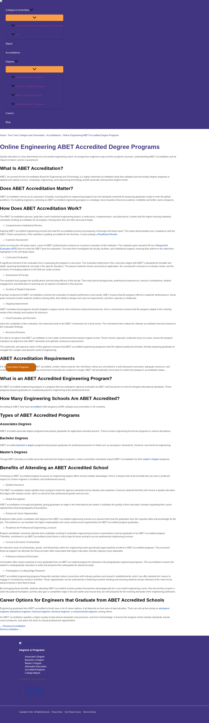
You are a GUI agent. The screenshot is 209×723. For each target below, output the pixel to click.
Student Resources (34, 689)
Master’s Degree (33, 663)
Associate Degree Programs (29, 77)
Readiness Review (107, 234)
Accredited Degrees (35, 669)
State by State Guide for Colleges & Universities (39, 26)
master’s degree (151, 459)
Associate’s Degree (35, 656)
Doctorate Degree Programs (29, 104)
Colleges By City (33, 695)
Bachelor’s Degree (34, 660)
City (17, 34)
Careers (10, 113)
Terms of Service (89, 712)
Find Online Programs (18, 367)
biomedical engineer (20, 611)
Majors (9, 43)
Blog (8, 122)
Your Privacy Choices (73, 712)
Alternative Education (35, 666)
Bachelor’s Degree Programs (30, 86)
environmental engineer (85, 611)
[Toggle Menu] (34, 18)
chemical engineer (41, 611)
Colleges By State (34, 692)
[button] (31, 10)
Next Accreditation (10, 629)
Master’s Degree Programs (28, 95)
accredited (35, 407)
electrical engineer (60, 611)
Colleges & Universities (17, 10)
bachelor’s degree (25, 445)
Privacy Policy (57, 712)
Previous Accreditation (12, 626)
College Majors (32, 673)
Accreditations (13, 52)
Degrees (10, 61)
